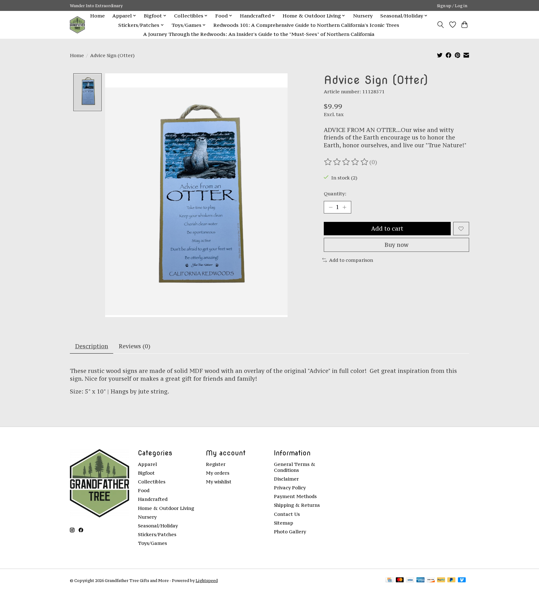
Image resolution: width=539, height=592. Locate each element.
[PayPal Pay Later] (451, 580)
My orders (217, 473)
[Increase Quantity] (344, 207)
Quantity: (335, 194)
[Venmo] (462, 580)
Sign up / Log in (452, 5)
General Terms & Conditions (294, 467)
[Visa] (410, 580)
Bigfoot (146, 473)
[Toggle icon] (440, 24)
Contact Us (287, 514)
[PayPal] (441, 580)
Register (216, 464)
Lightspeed (207, 580)
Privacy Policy (290, 488)
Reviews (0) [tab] (134, 346)
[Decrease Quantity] (330, 207)
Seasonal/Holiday (158, 526)
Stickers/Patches (157, 534)
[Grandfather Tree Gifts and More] (77, 24)
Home (97, 15)
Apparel (147, 464)
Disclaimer (286, 479)
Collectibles (151, 482)
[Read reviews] (346, 162)
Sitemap (283, 523)
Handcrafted (153, 499)
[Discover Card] (431, 580)
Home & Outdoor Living (166, 508)
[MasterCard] (400, 580)
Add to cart (387, 228)
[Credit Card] (389, 580)
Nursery (363, 15)
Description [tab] (91, 346)
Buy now (396, 244)
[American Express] (420, 580)
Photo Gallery (290, 532)
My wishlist (218, 482)
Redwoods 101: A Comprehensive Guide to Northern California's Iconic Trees (306, 25)
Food (143, 490)
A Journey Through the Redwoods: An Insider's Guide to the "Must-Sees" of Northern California (258, 34)
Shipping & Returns (297, 505)
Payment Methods (295, 496)
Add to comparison (351, 260)
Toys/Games (152, 543)
